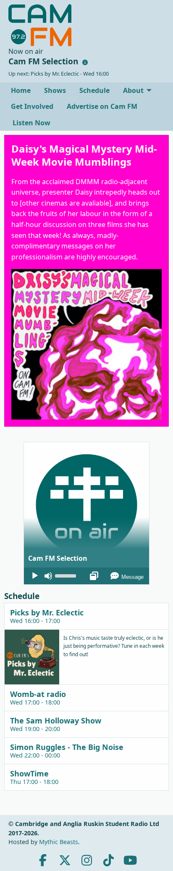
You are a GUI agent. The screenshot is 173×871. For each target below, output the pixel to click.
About (133, 90)
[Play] (35, 576)
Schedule (94, 90)
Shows (55, 90)
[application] (86, 575)
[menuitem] (20, 90)
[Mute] (48, 576)
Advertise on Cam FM (102, 106)
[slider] (67, 575)
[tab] (86, 616)
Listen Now (30, 122)
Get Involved (32, 106)
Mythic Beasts (58, 842)
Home (21, 90)
